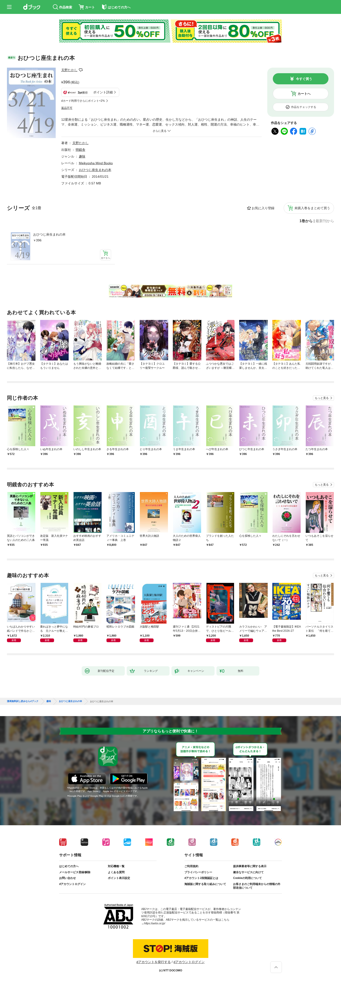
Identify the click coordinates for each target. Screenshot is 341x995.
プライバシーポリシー (198, 872)
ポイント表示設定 (119, 878)
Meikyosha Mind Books (96, 163)
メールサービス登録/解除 (74, 872)
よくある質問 (116, 872)
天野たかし (69, 70)
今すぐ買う (304, 79)
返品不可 (66, 108)
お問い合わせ (67, 878)
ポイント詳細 (103, 92)
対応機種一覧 (116, 866)
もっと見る (322, 398)
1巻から (306, 221)
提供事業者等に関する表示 (250, 866)
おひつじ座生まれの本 (49, 234)
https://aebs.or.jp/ (154, 923)
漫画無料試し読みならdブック (23, 701)
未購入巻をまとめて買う (312, 208)
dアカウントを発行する (153, 962)
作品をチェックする (303, 107)
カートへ (304, 93)
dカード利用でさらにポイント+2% (83, 100)
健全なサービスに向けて (248, 872)
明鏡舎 (80, 150)
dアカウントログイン (72, 884)
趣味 (82, 156)
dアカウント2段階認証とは (201, 878)
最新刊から (324, 221)
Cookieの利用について (247, 878)
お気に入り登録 (263, 208)
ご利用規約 (191, 866)
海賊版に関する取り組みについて (205, 884)
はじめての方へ (69, 866)
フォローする (80, 70)
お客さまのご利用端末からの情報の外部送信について (256, 885)
